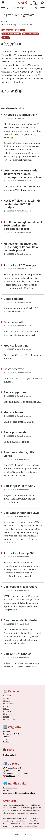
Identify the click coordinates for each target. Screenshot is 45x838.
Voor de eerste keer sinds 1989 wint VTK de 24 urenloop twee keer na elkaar (23, 174)
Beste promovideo (16, 432)
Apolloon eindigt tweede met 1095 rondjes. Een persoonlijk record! (23, 225)
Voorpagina (5, 7)
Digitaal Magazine (20, 7)
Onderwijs (34, 7)
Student (6, 701)
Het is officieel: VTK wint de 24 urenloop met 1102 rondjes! (22, 204)
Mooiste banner (14, 412)
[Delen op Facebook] (3, 44)
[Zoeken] (42, 2)
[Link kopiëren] (16, 44)
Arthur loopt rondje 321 (19, 553)
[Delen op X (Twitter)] (7, 44)
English (6, 717)
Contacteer (10, 776)
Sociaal (6, 698)
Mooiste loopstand (16, 345)
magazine (10, 788)
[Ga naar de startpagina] (22, 2)
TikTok (16, 734)
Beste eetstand (14, 298)
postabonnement (21, 773)
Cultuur (6, 709)
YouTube (6, 739)
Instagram (7, 734)
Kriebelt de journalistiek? (20, 114)
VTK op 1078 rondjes (17, 653)
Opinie (5, 706)
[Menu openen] (2, 3)
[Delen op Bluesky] (20, 44)
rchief (6, 790)
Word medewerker (35, 4)
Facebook (7, 731)
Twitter (6, 737)
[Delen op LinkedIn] (12, 44)
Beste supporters (15, 392)
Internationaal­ (8, 704)
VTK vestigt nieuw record (20, 586)
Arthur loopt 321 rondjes (20, 265)
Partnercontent (9, 719)
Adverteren (10, 770)
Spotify (6, 742)
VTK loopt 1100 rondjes (19, 486)
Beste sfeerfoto (14, 369)
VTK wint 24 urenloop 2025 (21, 512)
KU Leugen (7, 714)
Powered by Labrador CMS (22, 834)
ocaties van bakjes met (13, 793)
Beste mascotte (14, 322)
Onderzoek (7, 711)
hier (12, 823)
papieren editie (28, 793)
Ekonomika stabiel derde (20, 620)
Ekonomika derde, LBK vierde (19, 454)
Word (8, 768)
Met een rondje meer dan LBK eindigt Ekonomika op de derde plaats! (22, 247)
